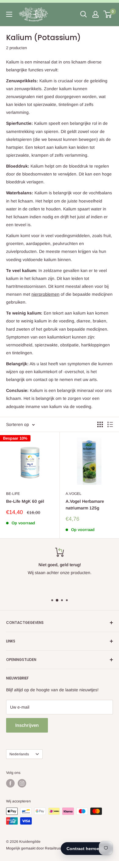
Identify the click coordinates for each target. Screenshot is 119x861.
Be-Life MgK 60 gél (25, 501)
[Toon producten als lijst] (110, 424)
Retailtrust (53, 848)
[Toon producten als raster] (100, 424)
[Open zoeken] (83, 14)
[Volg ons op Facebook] (10, 783)
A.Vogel (73, 494)
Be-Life (13, 494)
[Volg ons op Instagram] (22, 783)
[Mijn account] (95, 14)
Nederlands (19, 754)
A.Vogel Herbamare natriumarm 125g (85, 504)
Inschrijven (27, 725)
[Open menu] (9, 14)
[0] (108, 14)
